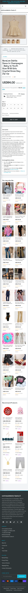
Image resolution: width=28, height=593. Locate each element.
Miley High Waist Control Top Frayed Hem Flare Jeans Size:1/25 (8, 260)
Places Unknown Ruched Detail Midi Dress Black (19, 238)
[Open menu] (2, 6)
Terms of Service (6, 563)
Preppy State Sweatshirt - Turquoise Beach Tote (8, 346)
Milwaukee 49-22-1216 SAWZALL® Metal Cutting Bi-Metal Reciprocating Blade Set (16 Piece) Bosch (20, 444)
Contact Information (6, 568)
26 (21, 108)
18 (7, 108)
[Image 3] (13, 41)
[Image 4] (18, 41)
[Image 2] (9, 41)
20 (11, 108)
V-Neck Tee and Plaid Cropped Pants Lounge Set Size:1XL (19, 281)
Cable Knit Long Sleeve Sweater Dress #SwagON (7, 367)
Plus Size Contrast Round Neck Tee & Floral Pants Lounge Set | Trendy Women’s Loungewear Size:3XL (20, 303)
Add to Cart (14, 119)
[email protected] (14, 169)
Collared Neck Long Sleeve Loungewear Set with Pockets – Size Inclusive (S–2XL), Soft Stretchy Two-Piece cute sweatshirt (8, 303)
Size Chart (6, 113)
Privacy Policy (5, 560)
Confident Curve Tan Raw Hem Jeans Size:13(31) (19, 324)
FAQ (3, 548)
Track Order (4, 550)
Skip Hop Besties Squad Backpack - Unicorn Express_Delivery (19, 418)
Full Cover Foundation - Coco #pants (8, 324)
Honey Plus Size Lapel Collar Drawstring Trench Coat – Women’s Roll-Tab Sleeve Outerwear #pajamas (20, 260)
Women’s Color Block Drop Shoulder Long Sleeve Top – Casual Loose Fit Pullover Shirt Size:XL (20, 195)
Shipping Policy (5, 565)
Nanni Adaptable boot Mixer (7, 444)
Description (5, 129)
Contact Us (4, 545)
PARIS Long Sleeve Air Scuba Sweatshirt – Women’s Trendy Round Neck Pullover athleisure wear (8, 195)
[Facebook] (3, 522)
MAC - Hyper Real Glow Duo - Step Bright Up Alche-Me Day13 (7, 418)
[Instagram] (6, 522)
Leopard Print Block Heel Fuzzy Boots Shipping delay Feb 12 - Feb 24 (20, 367)
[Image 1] (4, 41)
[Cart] (25, 6)
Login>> (7, 428)
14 (21, 104)
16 (3, 108)
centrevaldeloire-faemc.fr (8, 10)
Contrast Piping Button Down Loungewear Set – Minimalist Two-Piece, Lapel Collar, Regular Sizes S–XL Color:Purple (8, 217)
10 (14, 104)
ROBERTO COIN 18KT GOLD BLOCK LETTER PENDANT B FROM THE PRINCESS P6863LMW (7, 470)
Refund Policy (5, 557)
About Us (4, 543)
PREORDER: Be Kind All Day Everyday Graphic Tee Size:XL (20, 389)
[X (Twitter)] (17, 522)
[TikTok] (14, 522)
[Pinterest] (21, 522)
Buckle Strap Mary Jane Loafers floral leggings (8, 281)
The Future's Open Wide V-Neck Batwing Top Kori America (8, 389)
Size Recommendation (14, 113)
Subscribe (22, 576)
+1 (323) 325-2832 (6, 532)
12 (18, 104)
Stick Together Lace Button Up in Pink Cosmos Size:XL (7, 238)
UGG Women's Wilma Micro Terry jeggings (19, 470)
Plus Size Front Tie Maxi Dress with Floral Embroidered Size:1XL (20, 346)
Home (5, 48)
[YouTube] (10, 522)
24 (18, 108)
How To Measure (5, 115)
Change (23, 93)
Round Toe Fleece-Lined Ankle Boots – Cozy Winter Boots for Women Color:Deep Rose (20, 217)
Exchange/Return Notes (8, 160)
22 (14, 108)
